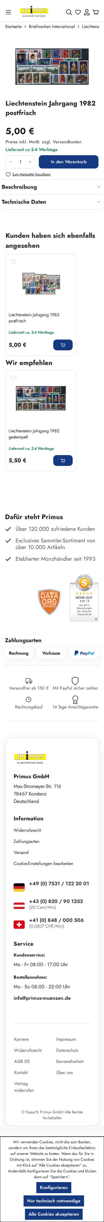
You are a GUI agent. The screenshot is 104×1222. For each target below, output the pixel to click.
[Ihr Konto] (86, 12)
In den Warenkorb (69, 162)
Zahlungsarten (26, 841)
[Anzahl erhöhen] (30, 162)
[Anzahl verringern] (10, 162)
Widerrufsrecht (27, 830)
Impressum (66, 1039)
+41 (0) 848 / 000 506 (56, 920)
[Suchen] (69, 12)
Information (29, 819)
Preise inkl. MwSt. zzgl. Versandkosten (44, 142)
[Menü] (9, 12)
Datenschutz (67, 1050)
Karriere (21, 1039)
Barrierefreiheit (69, 1061)
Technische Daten (24, 202)
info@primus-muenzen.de (42, 998)
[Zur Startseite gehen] (34, 12)
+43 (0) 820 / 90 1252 (56, 901)
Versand (21, 852)
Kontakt (21, 1072)
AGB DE (22, 1061)
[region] (52, 66)
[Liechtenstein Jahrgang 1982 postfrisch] (52, 66)
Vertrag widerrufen (24, 1086)
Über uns (64, 1072)
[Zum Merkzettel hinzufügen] (13, 261)
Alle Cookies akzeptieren (54, 1214)
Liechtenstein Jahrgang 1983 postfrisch (34, 318)
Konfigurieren (54, 1187)
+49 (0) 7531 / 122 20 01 (59, 883)
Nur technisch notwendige (53, 1201)
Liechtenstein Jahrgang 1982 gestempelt (34, 434)
